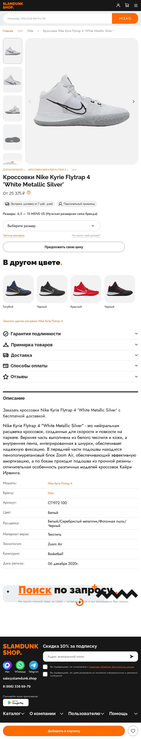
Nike (30, 31)
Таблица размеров (13, 235)
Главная (8, 31)
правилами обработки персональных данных (111, 666)
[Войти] (118, 5)
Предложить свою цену (64, 247)
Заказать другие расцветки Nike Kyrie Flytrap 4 (33, 321)
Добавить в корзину (64, 731)
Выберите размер (21, 225)
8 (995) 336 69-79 (17, 686)
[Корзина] (127, 5)
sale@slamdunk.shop (20, 678)
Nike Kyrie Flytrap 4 (60, 483)
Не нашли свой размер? (86, 235)
